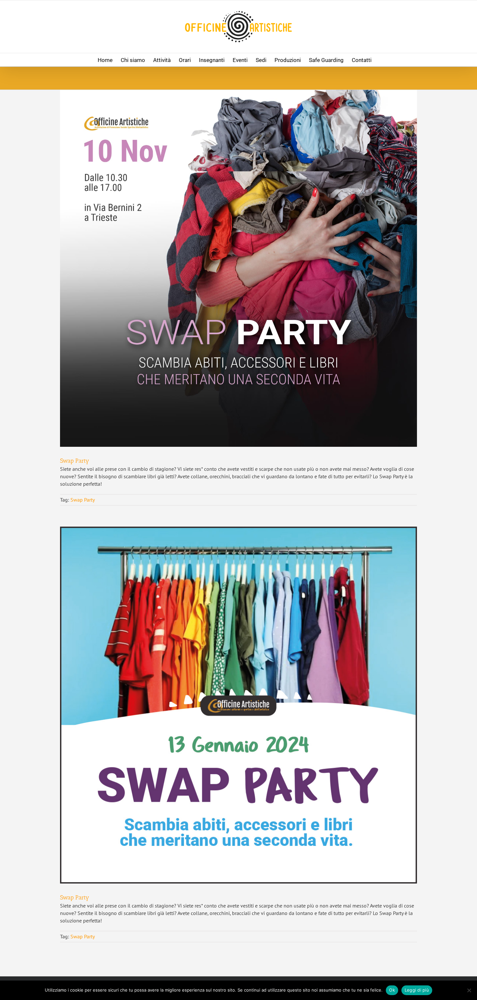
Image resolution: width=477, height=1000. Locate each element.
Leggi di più (417, 990)
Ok (392, 990)
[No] (469, 990)
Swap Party (74, 460)
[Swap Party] (238, 268)
